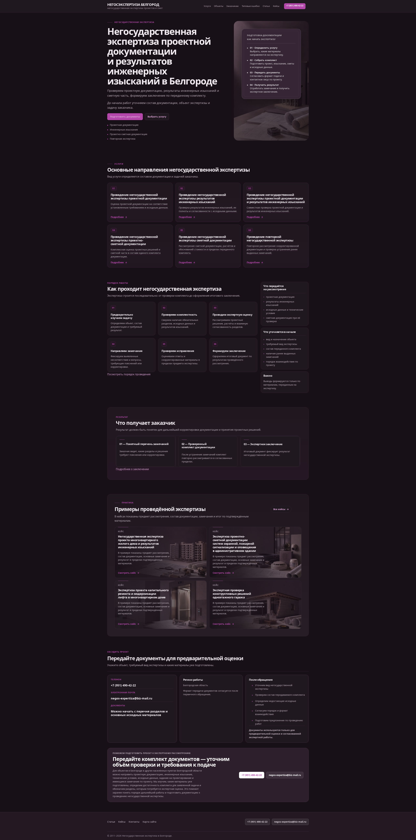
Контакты (134, 821)
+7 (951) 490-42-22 (294, 5)
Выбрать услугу (157, 116)
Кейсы (276, 6)
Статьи (266, 6)
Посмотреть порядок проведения (128, 374)
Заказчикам (232, 6)
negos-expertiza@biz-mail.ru (131, 698)
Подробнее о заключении (132, 469)
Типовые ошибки (251, 6)
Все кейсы (279, 509)
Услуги (207, 6)
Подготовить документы (125, 116)
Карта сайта (149, 821)
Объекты (218, 6)
